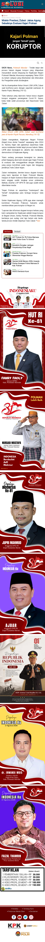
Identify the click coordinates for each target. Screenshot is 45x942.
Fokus (27, 11)
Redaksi (15, 909)
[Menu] (42, 4)
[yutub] (19, 917)
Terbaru (7, 231)
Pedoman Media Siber (16, 911)
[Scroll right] (44, 11)
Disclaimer (34, 911)
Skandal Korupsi (16, 11)
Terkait (17, 231)
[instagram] (31, 917)
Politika (34, 11)
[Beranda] (2, 11)
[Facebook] (14, 917)
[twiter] (25, 917)
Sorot (6, 11)
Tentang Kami (28, 909)
